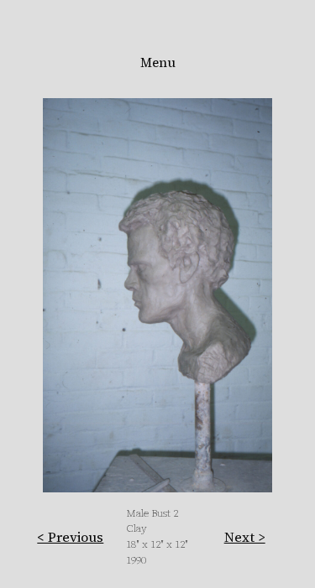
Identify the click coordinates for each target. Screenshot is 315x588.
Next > (244, 537)
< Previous (70, 537)
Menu (158, 62)
